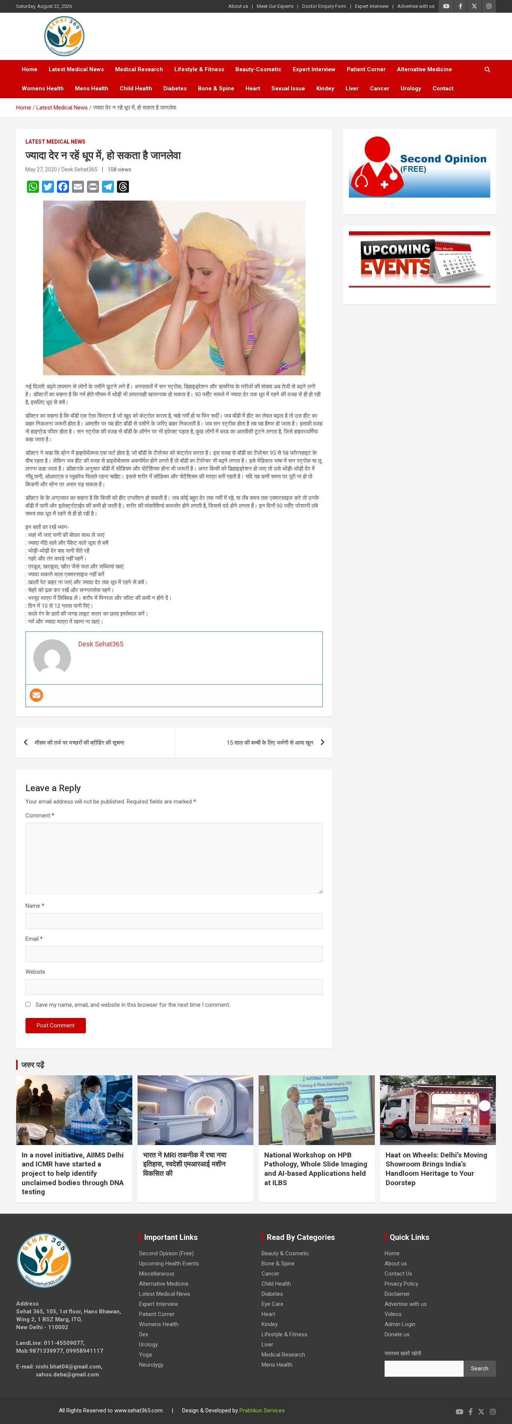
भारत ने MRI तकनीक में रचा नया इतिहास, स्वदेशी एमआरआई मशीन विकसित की (184, 1164)
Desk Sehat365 (79, 169)
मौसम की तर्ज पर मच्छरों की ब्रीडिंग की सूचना (79, 742)
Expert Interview (372, 6)
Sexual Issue (288, 88)
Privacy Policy (401, 1283)
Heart (253, 88)
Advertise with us (415, 6)
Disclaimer (397, 1294)
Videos (393, 1314)
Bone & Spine (216, 88)
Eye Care (272, 1304)
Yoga (145, 1354)
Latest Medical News (76, 69)
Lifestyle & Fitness (199, 69)
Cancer (379, 88)
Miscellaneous (156, 1273)
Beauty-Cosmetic (258, 69)
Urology (411, 88)
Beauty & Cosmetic (285, 1253)
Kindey (325, 88)
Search (479, 1368)
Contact (443, 88)
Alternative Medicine (424, 69)
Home (29, 69)
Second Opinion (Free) (166, 1253)
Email (34, 938)
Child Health (136, 88)
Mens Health (91, 88)
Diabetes (175, 88)
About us (238, 6)
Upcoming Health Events (169, 1263)
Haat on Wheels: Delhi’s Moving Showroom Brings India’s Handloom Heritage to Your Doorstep (436, 1169)
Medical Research (139, 69)
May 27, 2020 (41, 169)
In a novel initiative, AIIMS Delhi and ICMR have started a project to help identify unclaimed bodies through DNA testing (73, 1173)
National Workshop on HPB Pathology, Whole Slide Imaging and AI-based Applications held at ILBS (315, 1169)
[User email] (36, 695)
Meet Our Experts (275, 6)
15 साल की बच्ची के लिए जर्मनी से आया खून (270, 742)
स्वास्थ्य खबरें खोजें (403, 1353)
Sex (143, 1334)
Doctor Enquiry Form (324, 6)
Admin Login (400, 1324)
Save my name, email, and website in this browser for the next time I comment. (133, 1004)
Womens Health (43, 88)
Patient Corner (366, 69)
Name (34, 905)
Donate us (397, 1334)
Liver (352, 88)
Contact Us (398, 1273)
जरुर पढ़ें (32, 1064)
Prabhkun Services (262, 1410)
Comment (39, 815)
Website (35, 971)
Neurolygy (151, 1364)
